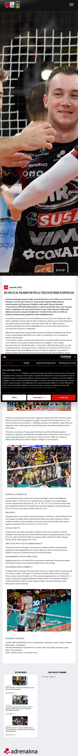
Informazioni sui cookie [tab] (67, 363)
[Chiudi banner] (75, 357)
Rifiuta (14, 397)
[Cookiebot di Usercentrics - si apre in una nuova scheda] (62, 357)
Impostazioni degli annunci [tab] (46, 363)
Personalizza (37, 397)
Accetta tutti (63, 397)
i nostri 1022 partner (14, 373)
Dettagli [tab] (26, 363)
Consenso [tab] (9, 363)
